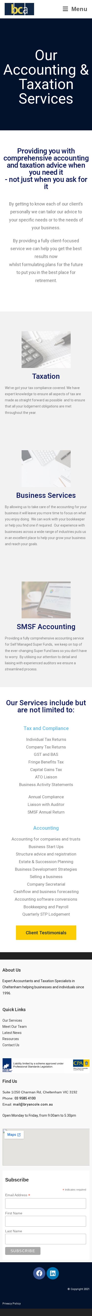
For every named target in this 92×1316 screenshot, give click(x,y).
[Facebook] (39, 1273)
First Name (13, 1213)
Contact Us (11, 1045)
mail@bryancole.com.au (33, 1104)
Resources (10, 1039)
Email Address (17, 1195)
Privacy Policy (11, 1303)
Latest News (12, 1033)
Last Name (13, 1231)
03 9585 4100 (25, 1098)
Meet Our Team (14, 1027)
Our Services (12, 1020)
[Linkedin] (53, 1273)
